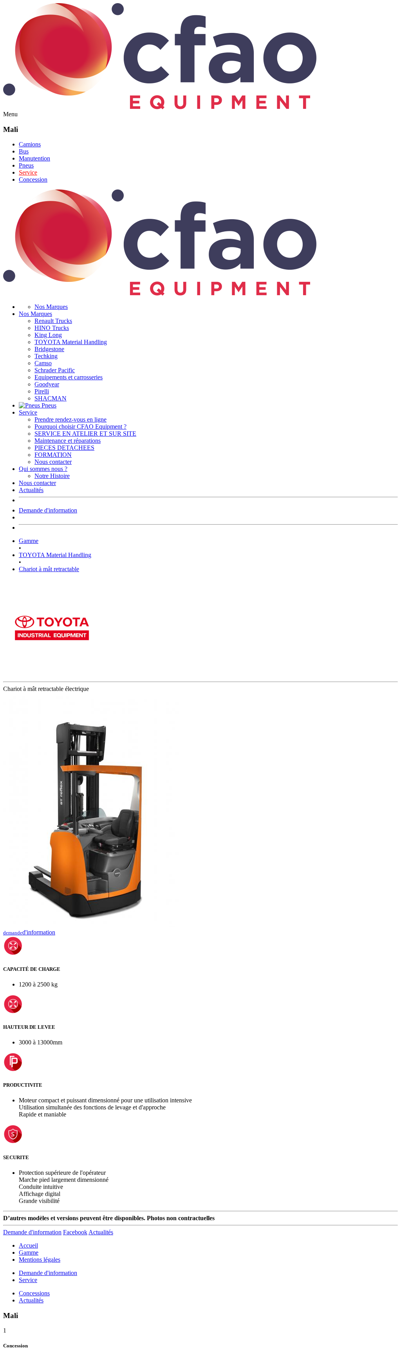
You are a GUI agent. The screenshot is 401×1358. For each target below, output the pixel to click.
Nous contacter (53, 461)
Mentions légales (39, 1259)
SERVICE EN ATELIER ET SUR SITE (85, 433)
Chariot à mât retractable (49, 569)
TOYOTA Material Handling (70, 342)
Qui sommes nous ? (43, 468)
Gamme (28, 540)
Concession (33, 179)
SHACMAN (50, 398)
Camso (43, 363)
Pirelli (41, 391)
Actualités (31, 490)
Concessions (34, 1293)
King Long (48, 335)
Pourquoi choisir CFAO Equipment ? (80, 426)
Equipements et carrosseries (68, 377)
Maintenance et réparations (67, 440)
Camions (30, 144)
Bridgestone (49, 349)
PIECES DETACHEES (64, 447)
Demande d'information (48, 510)
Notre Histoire (52, 476)
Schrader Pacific (54, 370)
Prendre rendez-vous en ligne (70, 419)
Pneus (26, 165)
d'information (29, 932)
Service (28, 172)
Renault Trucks (53, 320)
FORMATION (53, 454)
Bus (24, 151)
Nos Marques (51, 306)
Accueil (28, 1245)
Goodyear (46, 384)
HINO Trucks (51, 328)
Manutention (34, 158)
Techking (46, 356)
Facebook (75, 1232)
